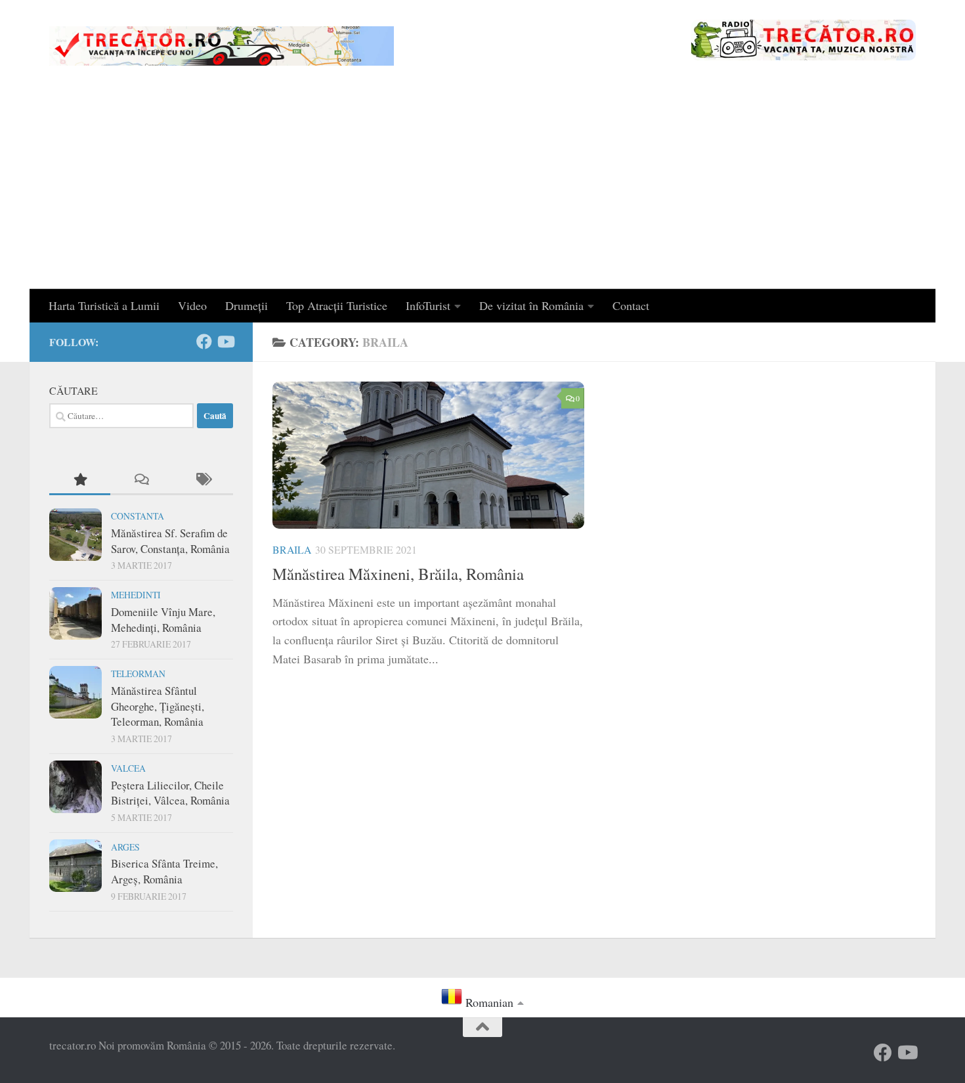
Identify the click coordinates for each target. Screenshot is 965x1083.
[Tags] (202, 480)
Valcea (128, 768)
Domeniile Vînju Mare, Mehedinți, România (163, 619)
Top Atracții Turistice (336, 305)
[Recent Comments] (140, 480)
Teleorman (138, 673)
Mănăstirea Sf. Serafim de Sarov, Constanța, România (170, 540)
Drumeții (246, 305)
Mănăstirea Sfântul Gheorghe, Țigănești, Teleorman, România (157, 706)
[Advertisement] (482, 190)
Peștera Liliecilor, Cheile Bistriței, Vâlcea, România (170, 793)
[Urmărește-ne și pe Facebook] (204, 341)
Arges (125, 847)
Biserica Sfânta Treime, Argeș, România (164, 871)
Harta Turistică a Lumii (104, 305)
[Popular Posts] (79, 480)
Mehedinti (136, 594)
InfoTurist (428, 305)
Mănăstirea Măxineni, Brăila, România (398, 574)
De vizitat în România (531, 305)
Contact (630, 305)
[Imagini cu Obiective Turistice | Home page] (221, 46)
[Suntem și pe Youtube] (225, 341)
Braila (291, 549)
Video (192, 305)
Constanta (137, 516)
